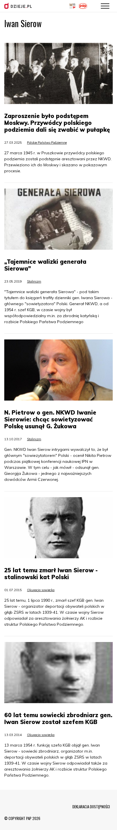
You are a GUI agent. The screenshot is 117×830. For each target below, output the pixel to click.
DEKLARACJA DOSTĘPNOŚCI (91, 806)
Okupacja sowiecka (41, 590)
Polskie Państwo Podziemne (47, 143)
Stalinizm (34, 281)
